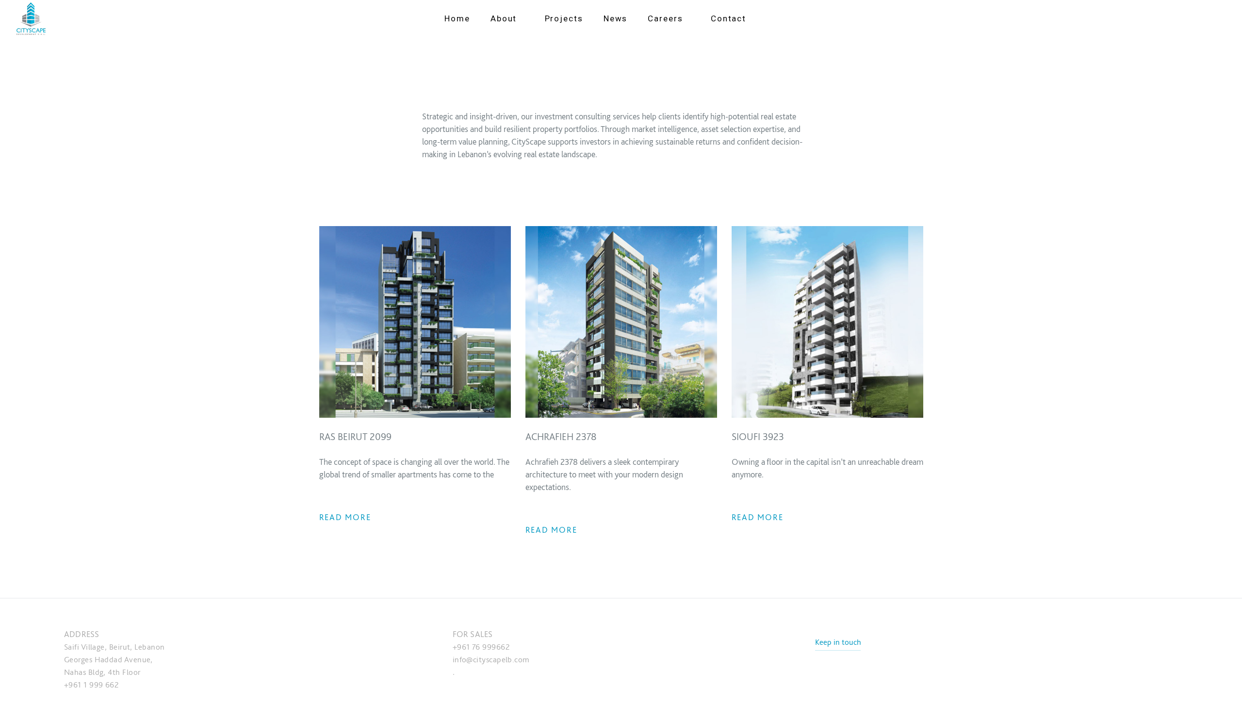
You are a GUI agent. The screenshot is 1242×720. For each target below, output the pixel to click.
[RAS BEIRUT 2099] (415, 321)
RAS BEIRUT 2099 (355, 436)
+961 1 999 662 (91, 684)
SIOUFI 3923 (758, 436)
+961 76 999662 (481, 647)
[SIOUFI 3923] (827, 321)
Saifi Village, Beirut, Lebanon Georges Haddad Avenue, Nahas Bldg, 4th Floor (114, 659)
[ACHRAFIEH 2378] (621, 321)
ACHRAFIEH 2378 (561, 436)
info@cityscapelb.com (491, 659)
